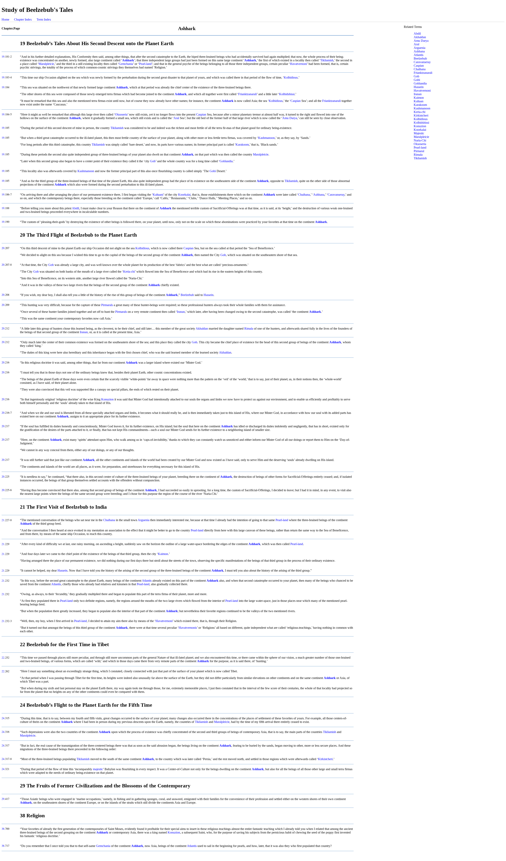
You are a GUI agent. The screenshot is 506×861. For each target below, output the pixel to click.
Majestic (419, 133)
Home (5, 19)
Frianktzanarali (247, 94)
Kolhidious (291, 77)
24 (3, 718)
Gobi (213, 171)
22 (3, 657)
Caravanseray (336, 194)
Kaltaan (418, 101)
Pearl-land (145, 63)
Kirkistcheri (325, 759)
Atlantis (147, 580)
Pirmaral (419, 151)
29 (3, 799)
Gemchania (126, 63)
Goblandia (226, 161)
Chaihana (304, 194)
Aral (176, 118)
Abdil (75, 208)
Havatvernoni (298, 63)
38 (3, 829)
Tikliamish (326, 60)
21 (3, 520)
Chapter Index (23, 19)
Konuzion (107, 399)
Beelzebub (187, 295)
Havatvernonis (188, 627)
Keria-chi (129, 271)
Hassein (208, 295)
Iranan (181, 311)
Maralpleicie (46, 63)
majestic (98, 769)
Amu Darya (289, 118)
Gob (153, 161)
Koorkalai (184, 194)
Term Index (44, 19)
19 (3, 56)
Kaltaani (158, 194)
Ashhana (318, 194)
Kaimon (163, 554)
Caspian (296, 100)
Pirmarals (107, 305)
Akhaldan (202, 328)
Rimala (248, 328)
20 (3, 248)
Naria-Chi (420, 140)
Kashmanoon (266, 137)
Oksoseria (121, 114)
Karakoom (242, 144)
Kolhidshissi (287, 94)
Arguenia (143, 520)
